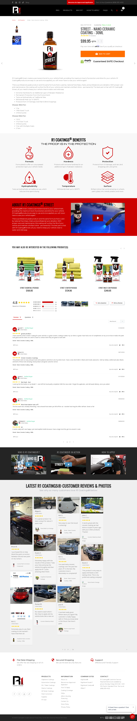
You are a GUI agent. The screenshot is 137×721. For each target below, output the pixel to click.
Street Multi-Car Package (108, 288)
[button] (120, 345)
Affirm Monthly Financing (66, 697)
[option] (16, 30)
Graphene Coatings (47, 679)
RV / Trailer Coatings (48, 685)
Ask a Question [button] (102, 303)
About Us (64, 679)
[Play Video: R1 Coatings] (28, 464)
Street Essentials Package (29, 288)
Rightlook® (84, 679)
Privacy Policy (65, 707)
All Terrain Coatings (47, 691)
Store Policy (65, 704)
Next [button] (124, 248)
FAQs (105, 10)
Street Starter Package (68, 288)
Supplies (44, 697)
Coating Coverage (67, 690)
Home (13, 20)
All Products (21, 20)
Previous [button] (121, 248)
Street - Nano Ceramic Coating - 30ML (23, 340)
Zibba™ (83, 688)
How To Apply (93, 10)
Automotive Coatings (48, 682)
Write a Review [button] (118, 303)
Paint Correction (46, 694)
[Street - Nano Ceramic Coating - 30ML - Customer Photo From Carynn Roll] (64, 303)
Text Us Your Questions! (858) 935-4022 (109, 2)
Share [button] (16, 345)
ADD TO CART (104, 54)
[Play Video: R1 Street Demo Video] (98, 218)
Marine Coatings (46, 688)
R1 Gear (44, 700)
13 (73, 649)
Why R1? (79, 10)
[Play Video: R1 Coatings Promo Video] (68, 464)
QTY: (94, 41)
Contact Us (64, 701)
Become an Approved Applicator (68, 684)
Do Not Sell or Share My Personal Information (55, 717)
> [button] (73, 442)
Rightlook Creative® (87, 685)
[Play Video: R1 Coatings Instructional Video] (108, 464)
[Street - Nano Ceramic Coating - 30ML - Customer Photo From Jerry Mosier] (85, 303)
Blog (27, 2)
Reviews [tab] (16, 317)
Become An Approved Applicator (80, 2)
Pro (57, 10)
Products (67, 10)
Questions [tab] (28, 317)
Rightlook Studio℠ (87, 682)
